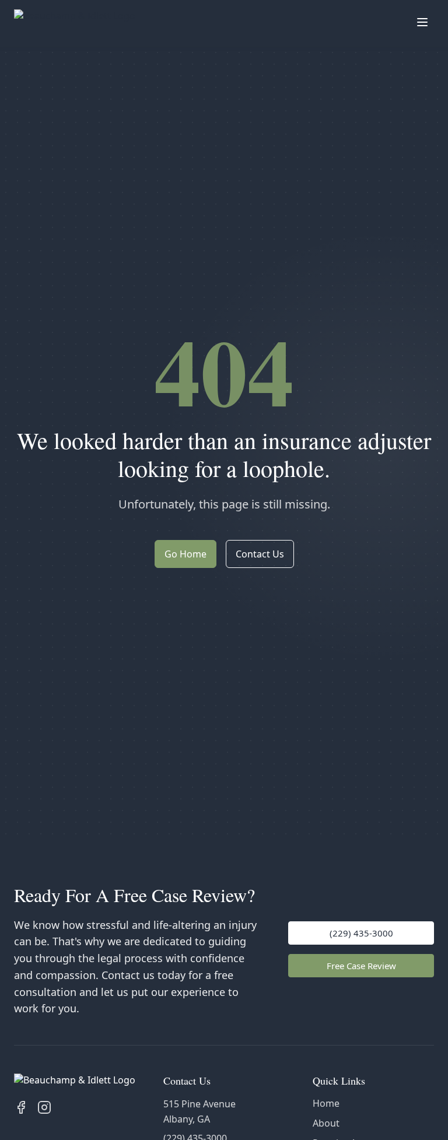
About (326, 1123)
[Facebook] (21, 1107)
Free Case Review (361, 965)
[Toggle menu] (422, 23)
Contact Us (260, 554)
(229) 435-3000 (361, 933)
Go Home (185, 554)
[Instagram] (44, 1107)
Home (326, 1103)
